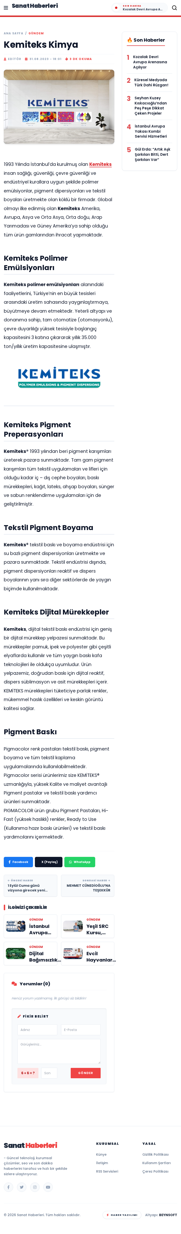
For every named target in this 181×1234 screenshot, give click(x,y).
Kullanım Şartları (156, 1163)
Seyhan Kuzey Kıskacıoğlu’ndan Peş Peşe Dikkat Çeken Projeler (151, 106)
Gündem (36, 33)
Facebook (20, 862)
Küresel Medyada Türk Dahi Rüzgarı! (151, 82)
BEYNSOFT (168, 1215)
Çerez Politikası (155, 1171)
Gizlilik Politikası (155, 1154)
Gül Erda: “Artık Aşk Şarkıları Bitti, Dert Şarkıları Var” (152, 154)
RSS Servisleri (107, 1171)
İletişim (102, 1163)
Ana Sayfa (13, 33)
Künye (101, 1154)
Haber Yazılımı (124, 1215)
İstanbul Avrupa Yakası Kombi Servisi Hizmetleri (151, 131)
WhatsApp (82, 862)
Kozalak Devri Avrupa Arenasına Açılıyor (150, 62)
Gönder (85, 1073)
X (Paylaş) (49, 862)
